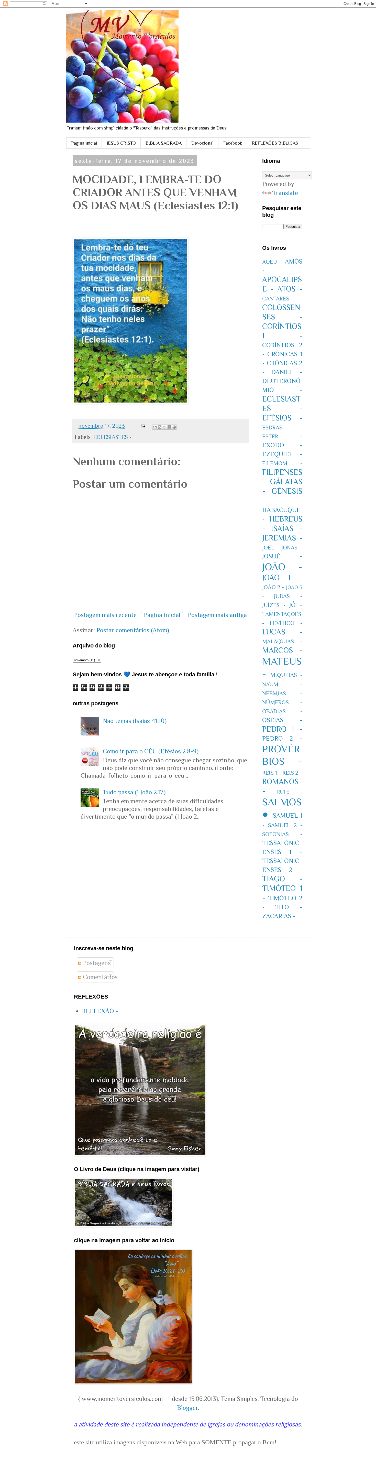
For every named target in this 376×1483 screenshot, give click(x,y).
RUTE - (289, 792)
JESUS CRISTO (121, 143)
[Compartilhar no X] (164, 427)
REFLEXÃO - (100, 1011)
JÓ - (295, 605)
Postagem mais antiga (217, 615)
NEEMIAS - (282, 693)
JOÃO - (282, 566)
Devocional (202, 143)
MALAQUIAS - (282, 641)
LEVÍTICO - (286, 623)
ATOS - (289, 289)
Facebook (232, 143)
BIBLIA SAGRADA (164, 143)
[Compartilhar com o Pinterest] (174, 427)
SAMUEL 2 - (285, 825)
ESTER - (282, 436)
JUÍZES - (273, 605)
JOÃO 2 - (273, 587)
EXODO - (282, 445)
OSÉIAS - (282, 720)
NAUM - (282, 684)
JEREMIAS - (282, 538)
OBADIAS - (282, 711)
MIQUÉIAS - (286, 675)
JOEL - (270, 547)
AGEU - (272, 261)
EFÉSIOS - (282, 418)
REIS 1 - (271, 773)
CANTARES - (282, 298)
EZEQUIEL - (282, 454)
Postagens (96, 963)
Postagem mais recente (105, 615)
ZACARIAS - (278, 916)
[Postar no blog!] (159, 427)
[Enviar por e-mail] (154, 427)
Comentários (99, 977)
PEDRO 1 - (282, 729)
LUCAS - (282, 631)
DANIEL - (286, 372)
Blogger (187, 1407)
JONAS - (291, 547)
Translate (285, 193)
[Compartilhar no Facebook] (169, 427)
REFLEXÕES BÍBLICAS (275, 143)
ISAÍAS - (286, 528)
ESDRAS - (282, 427)
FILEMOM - (282, 463)
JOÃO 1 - (282, 577)
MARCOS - (282, 650)
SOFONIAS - (282, 834)
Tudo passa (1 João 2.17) (134, 792)
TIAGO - (282, 878)
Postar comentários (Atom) (132, 630)
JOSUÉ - (282, 556)
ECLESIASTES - (112, 437)
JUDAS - (288, 596)
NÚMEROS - (282, 702)
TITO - (288, 907)
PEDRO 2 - (282, 738)
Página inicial (84, 143)
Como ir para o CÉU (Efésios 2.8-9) (150, 751)
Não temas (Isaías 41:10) (135, 720)
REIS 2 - (292, 773)
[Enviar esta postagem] (142, 426)
